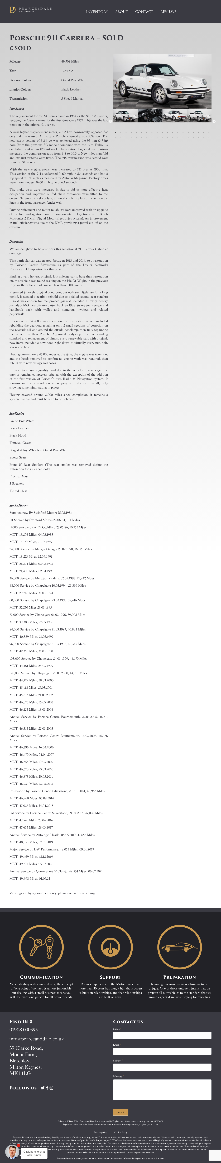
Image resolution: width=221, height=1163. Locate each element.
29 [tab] (162, 137)
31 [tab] (172, 137)
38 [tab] (209, 137)
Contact (144, 11)
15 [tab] (188, 132)
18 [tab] (203, 132)
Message (118, 1076)
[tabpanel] (125, 122)
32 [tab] (178, 137)
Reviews (168, 11)
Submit (121, 1112)
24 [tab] (136, 137)
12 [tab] (172, 132)
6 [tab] (141, 132)
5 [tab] (136, 132)
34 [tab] (188, 137)
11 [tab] (167, 132)
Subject (118, 1060)
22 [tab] (126, 137)
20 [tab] (115, 137)
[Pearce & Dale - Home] (32, 10)
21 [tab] (121, 137)
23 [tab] (131, 137)
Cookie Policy (120, 1132)
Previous (110, 121)
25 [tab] (141, 137)
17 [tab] (198, 132)
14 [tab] (183, 132)
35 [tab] (193, 137)
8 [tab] (152, 132)
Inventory (97, 11)
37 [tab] (203, 137)
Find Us (19, 1021)
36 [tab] (198, 137)
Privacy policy (100, 1132)
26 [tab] (146, 137)
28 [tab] (157, 137)
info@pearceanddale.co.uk (36, 1039)
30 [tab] (167, 137)
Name (117, 1028)
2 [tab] (121, 132)
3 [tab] (126, 132)
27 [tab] (152, 137)
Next (214, 121)
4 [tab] (131, 132)
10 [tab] (162, 132)
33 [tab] (183, 137)
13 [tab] (178, 132)
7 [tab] (146, 132)
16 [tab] (193, 132)
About (121, 11)
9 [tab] (157, 132)
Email (117, 1044)
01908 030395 (23, 1030)
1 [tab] (115, 132)
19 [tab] (209, 132)
